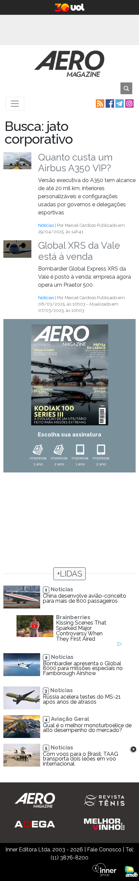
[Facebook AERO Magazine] (109, 103)
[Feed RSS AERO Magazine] (99, 103)
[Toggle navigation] (14, 103)
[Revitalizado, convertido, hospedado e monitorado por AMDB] (131, 871)
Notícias (46, 225)
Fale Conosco (104, 849)
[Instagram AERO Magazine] (129, 103)
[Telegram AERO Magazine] (119, 103)
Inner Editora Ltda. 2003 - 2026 (44, 849)
